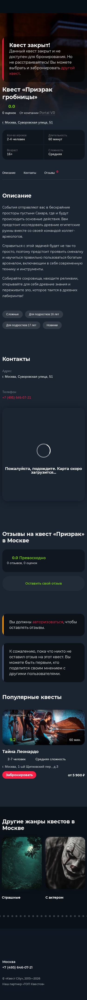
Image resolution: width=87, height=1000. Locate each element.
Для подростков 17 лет (21, 325)
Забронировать (19, 775)
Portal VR (47, 113)
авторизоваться (47, 622)
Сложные (12, 314)
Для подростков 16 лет (44, 314)
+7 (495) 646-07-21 (16, 397)
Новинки (52, 325)
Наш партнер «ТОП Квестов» (23, 984)
